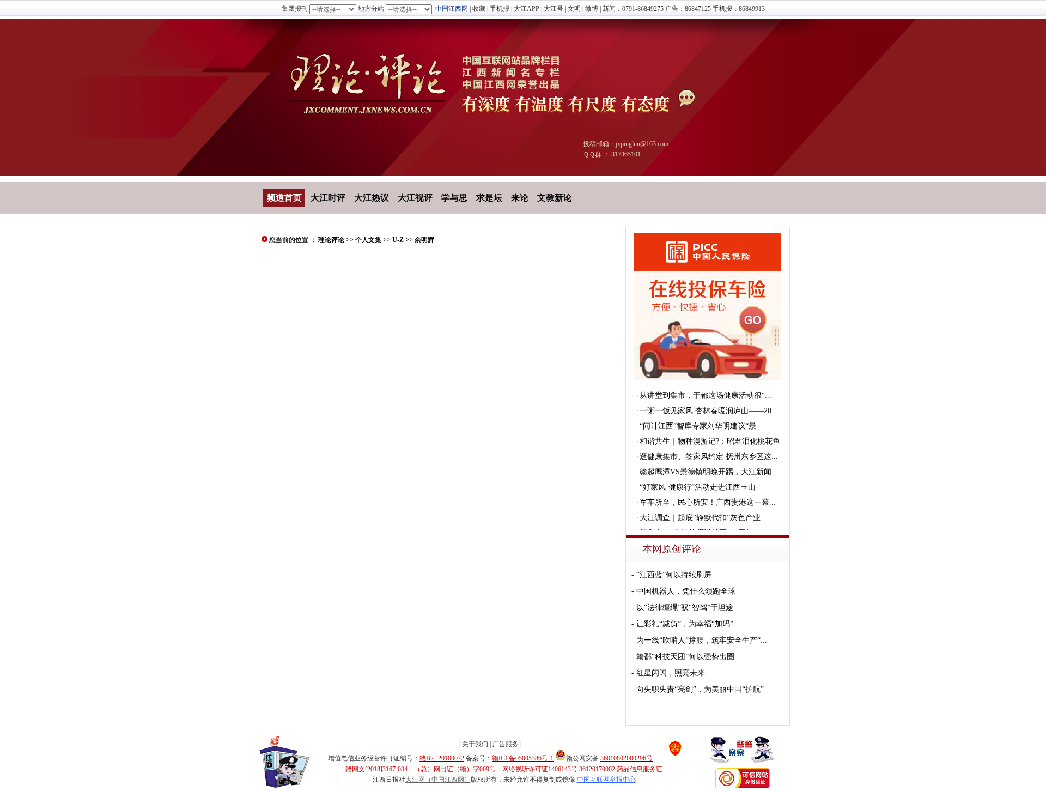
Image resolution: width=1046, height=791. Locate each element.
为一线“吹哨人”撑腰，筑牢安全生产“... (701, 640)
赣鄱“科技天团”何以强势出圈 (685, 657)
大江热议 (371, 197)
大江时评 (328, 197)
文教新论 (554, 197)
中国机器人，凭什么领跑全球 (685, 591)
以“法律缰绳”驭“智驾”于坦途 (684, 607)
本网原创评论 (671, 549)
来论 (519, 197)
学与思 (454, 197)
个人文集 (368, 240)
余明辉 (424, 240)
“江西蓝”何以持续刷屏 (673, 575)
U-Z (398, 240)
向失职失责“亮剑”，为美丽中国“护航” (700, 689)
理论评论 (331, 240)
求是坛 (489, 197)
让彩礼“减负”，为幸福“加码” (684, 624)
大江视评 (415, 197)
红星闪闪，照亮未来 (670, 673)
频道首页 (284, 197)
